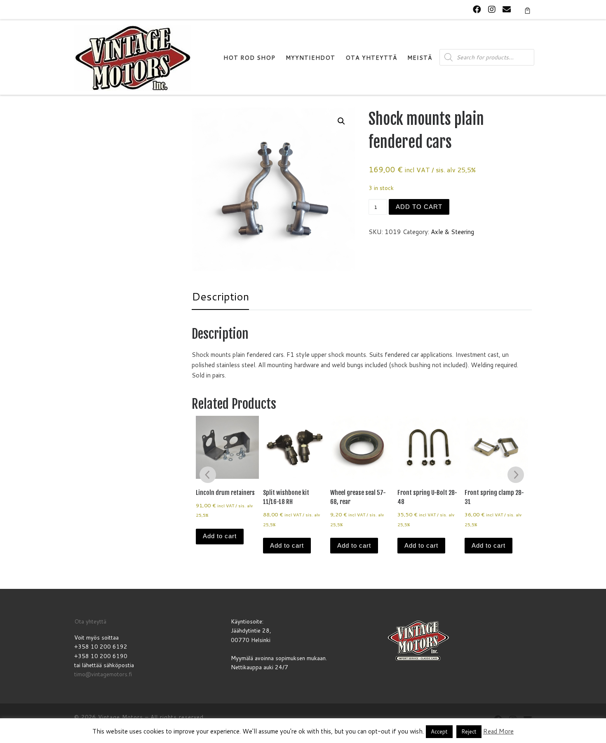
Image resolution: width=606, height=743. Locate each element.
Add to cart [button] (220, 535)
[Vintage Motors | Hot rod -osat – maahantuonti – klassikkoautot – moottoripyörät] (132, 57)
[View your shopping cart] (527, 10)
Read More (498, 731)
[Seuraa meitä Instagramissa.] (492, 9)
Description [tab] (220, 296)
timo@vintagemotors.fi (103, 674)
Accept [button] (439, 731)
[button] (341, 121)
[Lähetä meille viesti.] (507, 9)
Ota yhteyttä (90, 621)
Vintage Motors (120, 717)
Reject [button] (469, 731)
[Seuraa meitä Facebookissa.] (477, 9)
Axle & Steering (452, 231)
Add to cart (419, 206)
